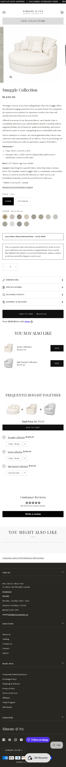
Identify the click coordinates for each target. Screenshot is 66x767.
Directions (7, 592)
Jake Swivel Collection (27, 362)
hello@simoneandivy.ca (18, 615)
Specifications (14, 287)
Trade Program (8, 702)
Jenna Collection (24, 347)
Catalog (5, 639)
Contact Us (7, 644)
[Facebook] (3, 739)
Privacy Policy (8, 688)
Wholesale (7, 707)
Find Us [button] (6, 573)
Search (5, 653)
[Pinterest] (9, 739)
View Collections (33, 21)
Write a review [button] (33, 514)
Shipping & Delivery (11, 684)
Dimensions (12, 280)
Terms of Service (9, 693)
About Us (6, 634)
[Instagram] (15, 739)
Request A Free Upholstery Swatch (17, 187)
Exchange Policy (15, 295)
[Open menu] (7, 12)
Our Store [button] (8, 624)
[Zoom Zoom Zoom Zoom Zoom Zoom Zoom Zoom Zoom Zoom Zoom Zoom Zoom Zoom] (33, 55)
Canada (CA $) (12, 750)
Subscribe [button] (7, 718)
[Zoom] (10, 77)
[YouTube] (21, 739)
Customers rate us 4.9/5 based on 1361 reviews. (23, 558)
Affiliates (6, 698)
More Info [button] (8, 664)
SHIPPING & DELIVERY (16, 302)
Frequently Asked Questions (14, 674)
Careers (5, 648)
